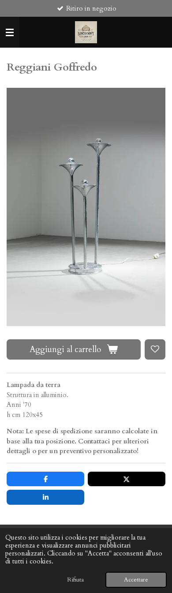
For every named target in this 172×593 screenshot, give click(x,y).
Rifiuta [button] (75, 580)
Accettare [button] (136, 580)
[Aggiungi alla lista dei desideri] (155, 349)
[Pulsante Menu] (9, 32)
